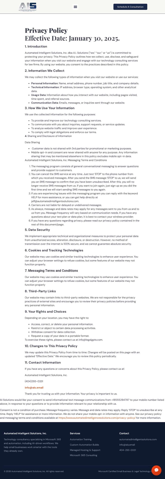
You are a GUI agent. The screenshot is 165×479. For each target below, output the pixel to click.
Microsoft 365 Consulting (83, 455)
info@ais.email (34, 387)
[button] (75, 7)
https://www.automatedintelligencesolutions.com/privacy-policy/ (97, 418)
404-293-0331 (127, 450)
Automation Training (81, 439)
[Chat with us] (156, 470)
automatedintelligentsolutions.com (138, 439)
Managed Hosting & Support (85, 450)
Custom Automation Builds (84, 444)
